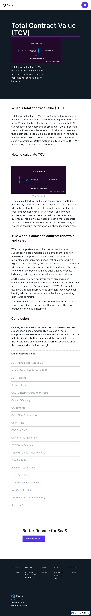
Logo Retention (19, 475)
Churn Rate (17, 422)
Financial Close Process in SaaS (29, 452)
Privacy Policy (58, 572)
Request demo (33, 538)
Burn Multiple (19, 385)
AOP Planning (18, 377)
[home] (8, 5)
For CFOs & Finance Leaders (30, 573)
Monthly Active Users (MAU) (27, 482)
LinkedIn (73, 572)
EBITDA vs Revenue (22, 445)
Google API (58, 575)
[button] (84, 5)
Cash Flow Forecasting (24, 415)
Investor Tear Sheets (23, 467)
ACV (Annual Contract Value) (27, 362)
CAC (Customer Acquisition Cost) (29, 392)
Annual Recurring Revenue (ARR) (29, 370)
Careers (44, 572)
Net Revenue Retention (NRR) (28, 497)
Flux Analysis (18, 460)
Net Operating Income (23, 490)
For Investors (29, 577)
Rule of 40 (17, 505)
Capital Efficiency (20, 400)
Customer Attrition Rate (24, 437)
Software (16, 572)
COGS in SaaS (19, 430)
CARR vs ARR (18, 407)
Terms (56, 579)
